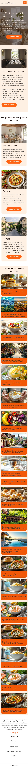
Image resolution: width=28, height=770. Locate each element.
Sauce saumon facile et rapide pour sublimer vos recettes (13, 619)
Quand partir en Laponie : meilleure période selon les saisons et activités (13, 315)
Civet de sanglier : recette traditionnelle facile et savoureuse (13, 642)
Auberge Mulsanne (8, 3)
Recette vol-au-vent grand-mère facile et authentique (12, 574)
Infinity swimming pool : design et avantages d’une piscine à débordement (12, 551)
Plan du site (14, 741)
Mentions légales (14, 746)
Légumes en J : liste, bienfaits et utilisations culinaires (12, 429)
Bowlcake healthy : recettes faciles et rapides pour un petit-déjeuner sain (14, 338)
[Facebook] (11, 733)
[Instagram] (15, 733)
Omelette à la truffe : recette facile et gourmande (13, 482)
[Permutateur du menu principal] (25, 2)
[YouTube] (17, 733)
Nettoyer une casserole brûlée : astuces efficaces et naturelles (12, 474)
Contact (14, 743)
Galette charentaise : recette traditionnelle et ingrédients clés (12, 665)
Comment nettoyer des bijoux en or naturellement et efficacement (13, 406)
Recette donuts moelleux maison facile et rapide (12, 505)
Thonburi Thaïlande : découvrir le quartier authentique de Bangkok (12, 360)
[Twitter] (13, 733)
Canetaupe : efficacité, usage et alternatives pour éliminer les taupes (13, 527)
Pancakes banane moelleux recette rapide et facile (13, 292)
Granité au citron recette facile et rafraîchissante (12, 383)
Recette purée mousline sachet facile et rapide (14, 597)
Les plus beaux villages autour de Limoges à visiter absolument (12, 451)
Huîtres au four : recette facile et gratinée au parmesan (12, 688)
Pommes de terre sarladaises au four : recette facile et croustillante (14, 710)
